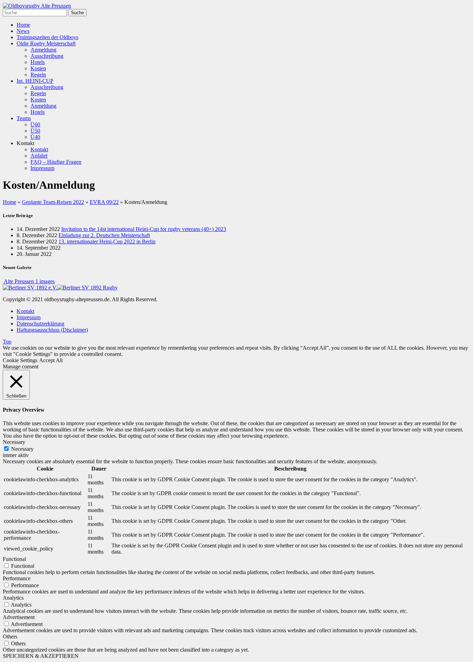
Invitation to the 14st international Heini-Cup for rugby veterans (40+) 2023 (143, 229)
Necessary (22, 449)
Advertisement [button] (19, 617)
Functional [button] (14, 559)
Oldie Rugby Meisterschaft (46, 43)
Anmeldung (43, 50)
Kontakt (39, 149)
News (23, 31)
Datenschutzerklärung (40, 323)
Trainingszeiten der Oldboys (47, 37)
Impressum (42, 168)
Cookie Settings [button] (20, 360)
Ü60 (35, 124)
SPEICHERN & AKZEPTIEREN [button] (41, 656)
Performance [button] (16, 578)
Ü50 (35, 131)
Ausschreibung (46, 56)
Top (7, 342)
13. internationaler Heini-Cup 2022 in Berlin (107, 241)
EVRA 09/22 (104, 202)
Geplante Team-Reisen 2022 (53, 202)
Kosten (38, 68)
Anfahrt (38, 156)
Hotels (37, 62)
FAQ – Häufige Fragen (55, 162)
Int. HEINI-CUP (35, 81)
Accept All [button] (51, 360)
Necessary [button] (14, 442)
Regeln (38, 75)
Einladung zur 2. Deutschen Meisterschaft (104, 235)
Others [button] (10, 636)
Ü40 (35, 137)
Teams (24, 118)
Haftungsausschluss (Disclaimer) (52, 330)
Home (23, 25)
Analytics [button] (13, 598)
